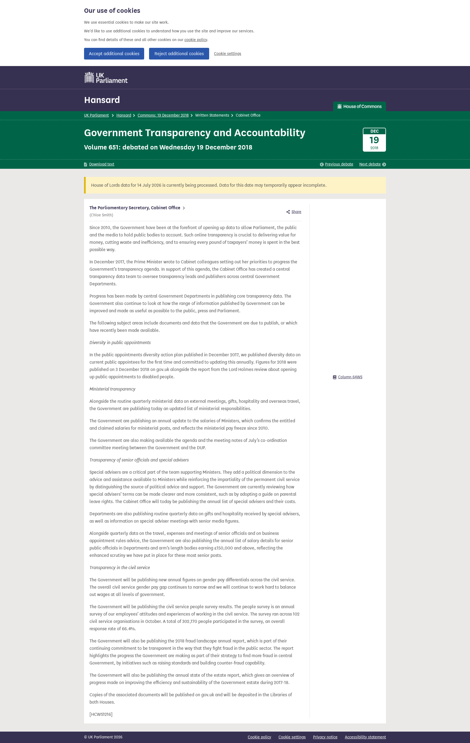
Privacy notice (325, 737)
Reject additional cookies (179, 53)
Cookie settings (227, 53)
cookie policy (195, 40)
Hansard (102, 99)
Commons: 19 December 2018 (163, 115)
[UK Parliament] (106, 77)
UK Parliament (96, 115)
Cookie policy (259, 737)
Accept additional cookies (114, 53)
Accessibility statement (365, 737)
